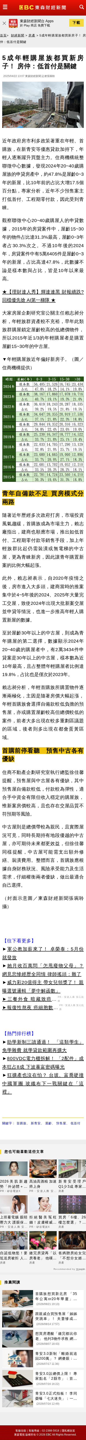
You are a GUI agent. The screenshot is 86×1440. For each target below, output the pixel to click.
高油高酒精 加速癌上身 (43, 1183)
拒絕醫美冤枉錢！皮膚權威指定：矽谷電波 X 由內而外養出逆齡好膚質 (43, 1220)
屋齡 (48, 1123)
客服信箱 (20, 1430)
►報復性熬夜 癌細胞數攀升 (30, 1008)
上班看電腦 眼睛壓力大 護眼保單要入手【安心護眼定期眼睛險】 (14, 1220)
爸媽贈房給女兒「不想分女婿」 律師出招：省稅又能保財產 (72, 1256)
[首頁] (43, 7)
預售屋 (61, 1123)
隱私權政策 (68, 1430)
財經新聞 (17, 35)
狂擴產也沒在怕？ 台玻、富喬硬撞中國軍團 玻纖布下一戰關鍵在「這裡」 (43, 1083)
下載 (76, 22)
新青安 (36, 1123)
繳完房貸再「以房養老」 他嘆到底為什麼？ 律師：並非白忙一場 (43, 1256)
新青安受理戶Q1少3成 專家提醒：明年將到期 (72, 1184)
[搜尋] (80, 11)
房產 (31, 35)
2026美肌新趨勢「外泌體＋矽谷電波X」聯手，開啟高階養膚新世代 (14, 1184)
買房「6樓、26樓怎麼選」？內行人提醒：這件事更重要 (72, 1220)
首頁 (3, 35)
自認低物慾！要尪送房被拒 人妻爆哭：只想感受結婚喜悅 (14, 1256)
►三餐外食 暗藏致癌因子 (29, 999)
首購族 (21, 1123)
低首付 (75, 1123)
